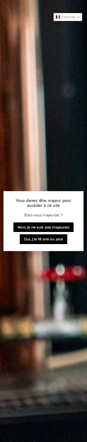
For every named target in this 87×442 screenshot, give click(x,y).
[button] (68, 17)
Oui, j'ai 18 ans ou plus (43, 239)
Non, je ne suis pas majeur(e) (43, 227)
